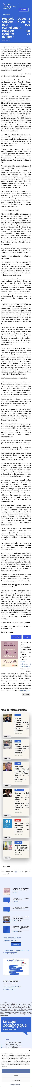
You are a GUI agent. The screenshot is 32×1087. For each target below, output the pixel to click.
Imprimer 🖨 (16, 637)
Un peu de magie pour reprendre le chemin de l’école (22, 849)
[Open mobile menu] (20, 3)
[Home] (10, 11)
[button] (29, 1050)
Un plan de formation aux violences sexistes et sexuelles (22, 828)
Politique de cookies (15, 1084)
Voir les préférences (16, 1080)
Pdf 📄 (27, 637)
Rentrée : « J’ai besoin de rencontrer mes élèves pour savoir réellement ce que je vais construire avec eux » (22, 801)
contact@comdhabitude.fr (12, 987)
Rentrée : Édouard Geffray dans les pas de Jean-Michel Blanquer (22, 749)
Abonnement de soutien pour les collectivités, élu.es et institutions (21, 927)
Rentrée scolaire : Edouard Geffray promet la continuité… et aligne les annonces (22, 724)
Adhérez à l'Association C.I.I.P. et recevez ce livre (21, 889)
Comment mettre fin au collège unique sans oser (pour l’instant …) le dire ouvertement (22, 773)
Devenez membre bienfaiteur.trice (21, 898)
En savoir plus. (24, 690)
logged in (17, 872)
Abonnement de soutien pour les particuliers (21, 917)
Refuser (16, 1075)
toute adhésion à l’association (25, 664)
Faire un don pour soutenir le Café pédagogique (21, 908)
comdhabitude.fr (9, 989)
